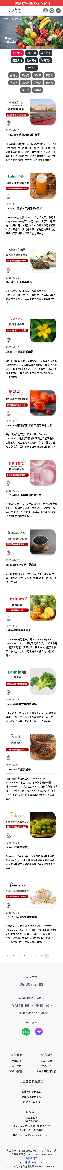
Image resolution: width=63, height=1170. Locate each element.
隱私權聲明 (31, 1158)
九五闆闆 (17, 1066)
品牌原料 (31, 53)
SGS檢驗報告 (16, 1071)
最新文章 (17, 53)
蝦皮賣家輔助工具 (31, 1097)
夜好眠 (49, 75)
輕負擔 (25, 90)
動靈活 (13, 82)
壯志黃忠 (31, 60)
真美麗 (37, 90)
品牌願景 (17, 1061)
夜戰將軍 (31, 68)
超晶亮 (25, 75)
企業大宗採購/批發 (46, 1071)
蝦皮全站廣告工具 (31, 1091)
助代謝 (37, 82)
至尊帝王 (46, 53)
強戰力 (13, 75)
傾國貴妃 (17, 60)
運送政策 (46, 1066)
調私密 (37, 75)
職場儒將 (46, 60)
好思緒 (25, 82)
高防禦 (49, 82)
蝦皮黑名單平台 (31, 1102)
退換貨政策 (46, 1061)
